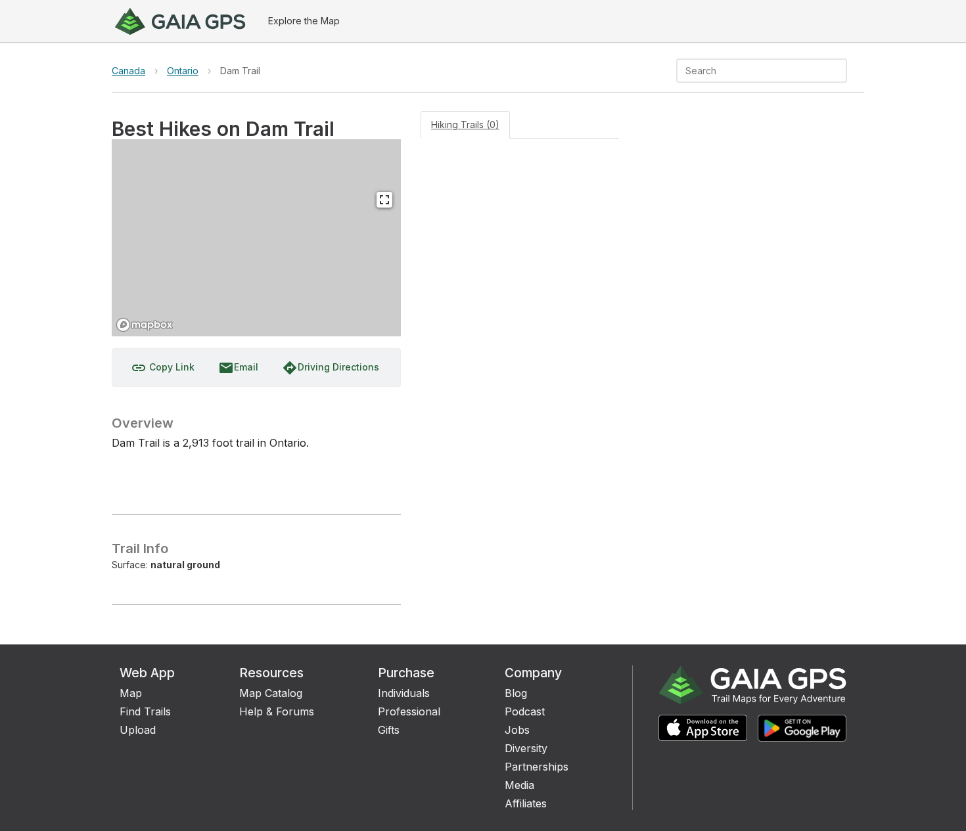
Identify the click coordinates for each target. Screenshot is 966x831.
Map (131, 693)
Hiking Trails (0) (465, 124)
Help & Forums (276, 711)
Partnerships (536, 766)
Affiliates (526, 803)
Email (238, 368)
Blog (516, 693)
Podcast (525, 711)
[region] (256, 237)
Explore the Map (304, 20)
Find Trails (145, 711)
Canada (128, 70)
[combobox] (750, 70)
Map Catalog (270, 693)
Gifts (389, 729)
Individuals (404, 693)
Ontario (182, 70)
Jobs (517, 729)
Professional (409, 711)
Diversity (526, 748)
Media (519, 785)
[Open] (841, 71)
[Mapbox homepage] (144, 324)
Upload (138, 729)
